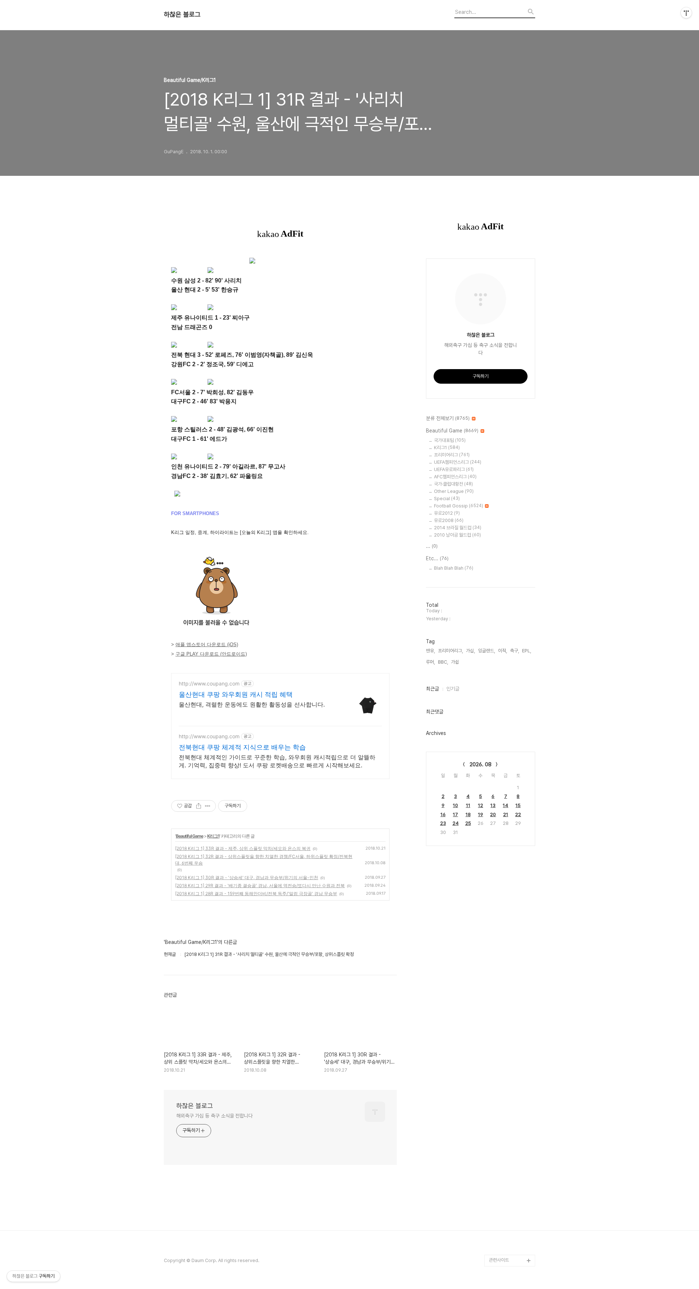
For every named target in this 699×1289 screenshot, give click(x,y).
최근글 (432, 689)
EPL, (526, 650)
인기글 (452, 689)
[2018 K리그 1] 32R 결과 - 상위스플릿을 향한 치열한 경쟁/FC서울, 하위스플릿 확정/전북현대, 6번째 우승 (263, 860)
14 (505, 805)
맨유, (430, 650)
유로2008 (448, 520)
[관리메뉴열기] (686, 12)
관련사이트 (499, 1260)
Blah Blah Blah (453, 568)
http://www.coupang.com (209, 683)
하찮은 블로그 (182, 14)
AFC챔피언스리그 (455, 476)
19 (480, 814)
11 (468, 805)
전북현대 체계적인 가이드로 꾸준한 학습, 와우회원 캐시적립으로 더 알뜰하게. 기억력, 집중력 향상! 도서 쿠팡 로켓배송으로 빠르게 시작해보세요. (277, 761)
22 (518, 814)
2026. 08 (480, 764)
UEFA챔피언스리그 (457, 462)
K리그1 (213, 836)
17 (455, 814)
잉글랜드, (486, 650)
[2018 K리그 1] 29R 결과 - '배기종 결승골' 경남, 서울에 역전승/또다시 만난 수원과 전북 (260, 885)
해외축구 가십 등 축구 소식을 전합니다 (214, 1116)
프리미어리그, (450, 650)
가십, (470, 650)
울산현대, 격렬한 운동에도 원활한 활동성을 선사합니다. (252, 704)
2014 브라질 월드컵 (457, 527)
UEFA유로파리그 (454, 469)
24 (456, 823)
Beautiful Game (189, 836)
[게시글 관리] (207, 805)
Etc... (437, 558)
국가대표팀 (450, 440)
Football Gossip (458, 506)
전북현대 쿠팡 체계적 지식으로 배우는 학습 (242, 747)
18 (468, 814)
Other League (454, 491)
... (432, 546)
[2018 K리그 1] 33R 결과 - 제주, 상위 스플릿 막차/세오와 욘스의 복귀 (243, 848)
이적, (502, 650)
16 (443, 814)
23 (443, 823)
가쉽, (455, 662)
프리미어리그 (452, 455)
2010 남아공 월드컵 (457, 535)
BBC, (443, 662)
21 (505, 814)
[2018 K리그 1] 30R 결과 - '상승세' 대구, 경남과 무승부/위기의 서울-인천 (246, 877)
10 (455, 805)
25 (468, 823)
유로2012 (447, 513)
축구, (514, 650)
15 (518, 805)
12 (480, 805)
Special (447, 498)
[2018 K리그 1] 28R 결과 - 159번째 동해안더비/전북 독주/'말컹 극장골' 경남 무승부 (256, 893)
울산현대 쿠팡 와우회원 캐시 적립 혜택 (236, 694)
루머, (430, 662)
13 (492, 805)
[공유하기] (198, 805)
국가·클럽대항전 (453, 484)
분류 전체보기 (448, 418)
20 (493, 814)
